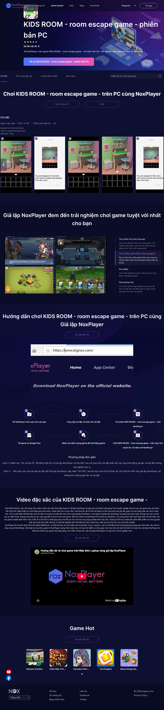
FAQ (72, 5)
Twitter (83, 699)
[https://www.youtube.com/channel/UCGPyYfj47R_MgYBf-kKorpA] (8, 671)
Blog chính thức (56, 699)
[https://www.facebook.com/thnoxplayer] (8, 678)
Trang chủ (40, 5)
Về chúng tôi (55, 695)
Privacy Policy (141, 695)
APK (102, 104)
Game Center (57, 5)
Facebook (94, 5)
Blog (82, 5)
